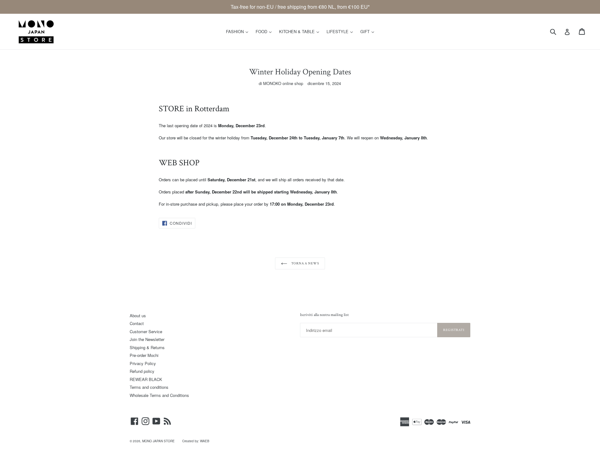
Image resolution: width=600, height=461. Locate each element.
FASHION (238, 31)
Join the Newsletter (147, 339)
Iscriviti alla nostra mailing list (324, 315)
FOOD (265, 31)
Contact (137, 323)
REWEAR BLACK (146, 379)
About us (138, 315)
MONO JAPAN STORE (158, 441)
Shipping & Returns (147, 347)
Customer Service (146, 331)
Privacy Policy (143, 363)
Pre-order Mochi (144, 355)
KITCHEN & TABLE (300, 31)
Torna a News (304, 263)
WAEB (204, 441)
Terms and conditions (149, 387)
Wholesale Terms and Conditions (159, 395)
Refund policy (142, 371)
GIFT (368, 31)
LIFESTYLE (341, 31)
